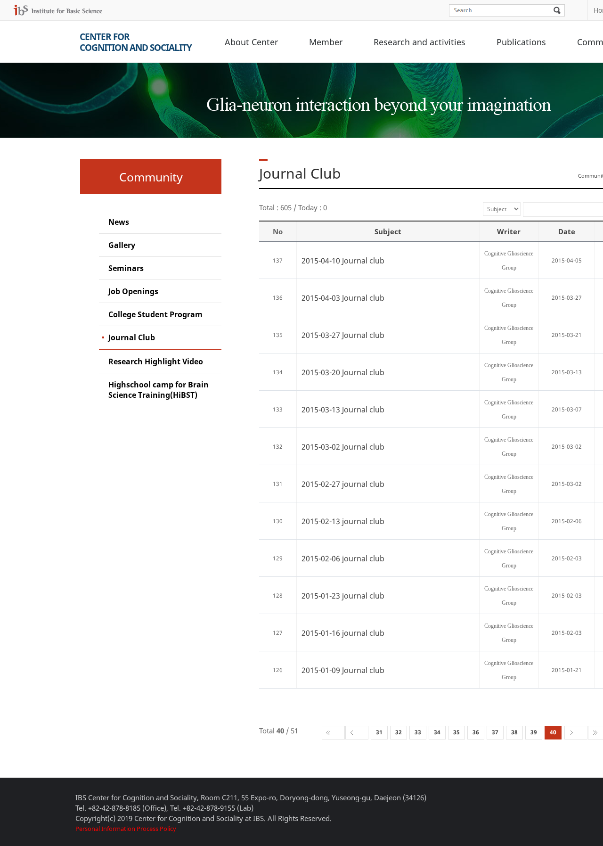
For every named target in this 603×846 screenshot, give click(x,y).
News (118, 222)
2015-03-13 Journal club (343, 409)
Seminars (126, 268)
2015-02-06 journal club (343, 558)
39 (533, 732)
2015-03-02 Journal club (343, 447)
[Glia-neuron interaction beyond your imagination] (377, 96)
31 (379, 732)
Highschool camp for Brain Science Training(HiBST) (158, 389)
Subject (388, 231)
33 (418, 732)
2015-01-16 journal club (343, 633)
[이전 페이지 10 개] (356, 732)
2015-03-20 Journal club (343, 372)
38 (514, 732)
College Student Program (155, 314)
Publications (521, 42)
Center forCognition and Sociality (136, 42)
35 (456, 732)
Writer (509, 231)
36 (476, 732)
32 (398, 732)
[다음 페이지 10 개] (575, 732)
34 (437, 732)
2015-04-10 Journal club (343, 260)
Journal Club (131, 337)
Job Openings (133, 291)
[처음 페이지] (333, 732)
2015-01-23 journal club (343, 596)
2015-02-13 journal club (343, 521)
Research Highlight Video (155, 361)
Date (566, 231)
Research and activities (419, 42)
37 (495, 732)
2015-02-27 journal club (343, 484)
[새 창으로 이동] (58, 10)
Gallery (121, 245)
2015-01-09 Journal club (343, 670)
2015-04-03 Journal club (343, 298)
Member (325, 42)
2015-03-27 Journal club (343, 335)
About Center (251, 42)
